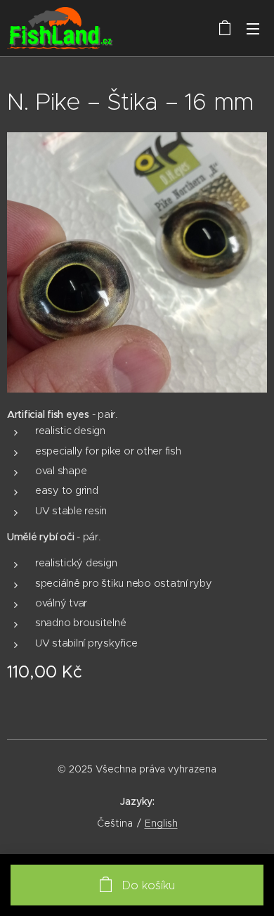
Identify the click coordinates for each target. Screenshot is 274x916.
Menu (253, 28)
